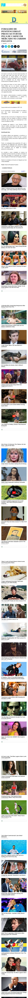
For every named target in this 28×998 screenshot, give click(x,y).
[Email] (15, 46)
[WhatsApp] (9, 46)
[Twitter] (5, 46)
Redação (5, 43)
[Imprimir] (18, 46)
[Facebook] (2, 46)
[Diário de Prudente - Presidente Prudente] (14, 20)
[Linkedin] (12, 46)
